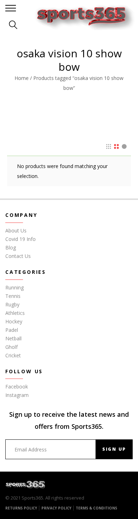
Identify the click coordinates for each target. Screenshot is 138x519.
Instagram (17, 395)
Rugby (12, 304)
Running (14, 287)
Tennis (13, 296)
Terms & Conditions (96, 508)
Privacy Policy (56, 508)
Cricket (13, 355)
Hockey (13, 321)
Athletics (15, 313)
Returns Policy (21, 508)
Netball (13, 338)
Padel (11, 330)
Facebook (16, 386)
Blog (10, 247)
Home (22, 78)
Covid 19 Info (20, 239)
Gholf (11, 347)
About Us (16, 230)
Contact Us (18, 256)
